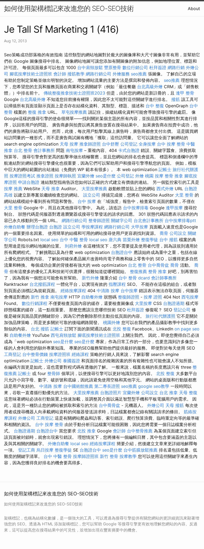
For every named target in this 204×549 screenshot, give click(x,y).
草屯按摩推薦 (74, 112)
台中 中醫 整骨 (74, 239)
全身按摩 (147, 144)
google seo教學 (153, 386)
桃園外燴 (111, 322)
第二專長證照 (107, 386)
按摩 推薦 (13, 188)
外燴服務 (121, 73)
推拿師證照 (90, 144)
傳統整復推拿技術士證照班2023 (74, 93)
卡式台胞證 (128, 150)
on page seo (187, 328)
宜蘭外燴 (85, 175)
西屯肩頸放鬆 (63, 335)
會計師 (59, 73)
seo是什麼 (106, 175)
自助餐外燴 (92, 297)
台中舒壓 (110, 144)
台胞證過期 (173, 303)
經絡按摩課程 (73, 290)
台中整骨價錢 (35, 354)
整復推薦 (138, 271)
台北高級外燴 (150, 86)
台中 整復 (155, 105)
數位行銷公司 (135, 67)
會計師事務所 (164, 277)
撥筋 (175, 99)
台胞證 (55, 226)
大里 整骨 (184, 195)
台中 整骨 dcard (134, 277)
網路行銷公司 (98, 73)
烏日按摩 (44, 450)
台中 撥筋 (168, 239)
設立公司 (91, 195)
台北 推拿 (168, 392)
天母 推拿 (50, 188)
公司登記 (128, 144)
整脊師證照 (99, 220)
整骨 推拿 (174, 175)
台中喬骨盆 (158, 265)
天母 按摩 (69, 144)
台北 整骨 (23, 150)
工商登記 (12, 354)
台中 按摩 (87, 201)
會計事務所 (44, 150)
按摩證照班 (59, 354)
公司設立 (177, 233)
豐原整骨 (112, 67)
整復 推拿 (37, 112)
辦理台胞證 (37, 226)
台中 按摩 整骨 (171, 144)
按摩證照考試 (22, 175)
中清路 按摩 (108, 290)
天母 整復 (188, 392)
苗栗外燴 (131, 239)
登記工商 (26, 450)
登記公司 (181, 309)
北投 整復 (122, 328)
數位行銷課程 (34, 303)
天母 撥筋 (174, 405)
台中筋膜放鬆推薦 (141, 450)
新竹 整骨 (109, 456)
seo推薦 (139, 73)
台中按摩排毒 (135, 207)
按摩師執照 (65, 175)
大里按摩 (143, 303)
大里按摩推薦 (94, 188)
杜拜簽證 (157, 67)
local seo (49, 239)
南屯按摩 (74, 150)
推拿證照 (44, 175)
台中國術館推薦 (78, 386)
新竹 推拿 (40, 297)
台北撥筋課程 (42, 284)
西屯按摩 (189, 297)
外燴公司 (53, 360)
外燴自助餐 (14, 226)
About (194, 8)
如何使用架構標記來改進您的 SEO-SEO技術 (69, 8)
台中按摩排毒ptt (180, 220)
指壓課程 (117, 284)
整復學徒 (149, 239)
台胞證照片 (110, 392)
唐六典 (115, 239)
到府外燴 (73, 246)
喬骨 (164, 233)
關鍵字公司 (121, 220)
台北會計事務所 (148, 220)
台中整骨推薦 (139, 430)
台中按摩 (129, 290)
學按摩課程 (92, 226)
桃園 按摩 (154, 175)
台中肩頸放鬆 (90, 67)
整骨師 (53, 373)
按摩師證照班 (86, 456)
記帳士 (165, 169)
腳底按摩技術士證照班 (31, 73)
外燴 (139, 175)
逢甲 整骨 (185, 93)
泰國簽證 (71, 360)
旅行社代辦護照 (160, 316)
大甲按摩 (139, 226)
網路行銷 (176, 67)
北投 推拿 (86, 430)
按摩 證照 (153, 297)
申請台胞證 (28, 182)
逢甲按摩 (174, 207)
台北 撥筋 (40, 328)
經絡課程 (80, 354)
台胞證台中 (121, 252)
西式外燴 (164, 188)
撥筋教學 (75, 73)
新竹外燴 (90, 277)
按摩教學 (128, 456)
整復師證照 (128, 297)
